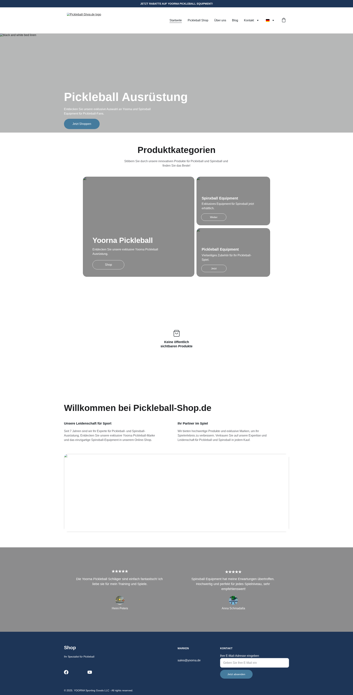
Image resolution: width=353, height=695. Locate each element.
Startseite (176, 20)
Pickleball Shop (198, 20)
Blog (235, 20)
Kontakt (249, 20)
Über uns (220, 20)
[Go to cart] (283, 20)
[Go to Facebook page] (66, 672)
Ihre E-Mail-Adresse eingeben (239, 655)
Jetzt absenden (236, 674)
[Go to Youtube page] (90, 672)
